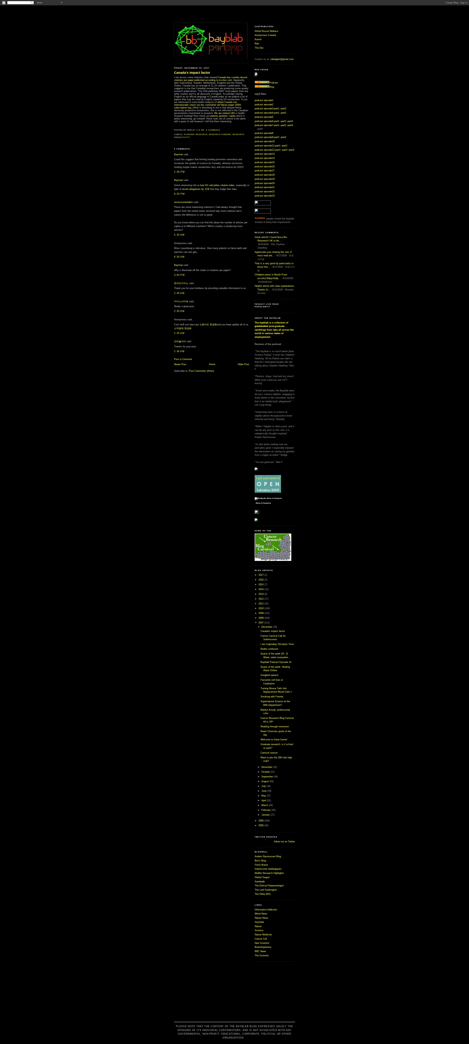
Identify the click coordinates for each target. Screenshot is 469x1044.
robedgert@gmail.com (282, 59)
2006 (261, 820)
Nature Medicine (263, 934)
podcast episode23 (265, 195)
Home (212, 364)
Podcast (273, 82)
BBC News (260, 951)
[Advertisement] (234, 994)
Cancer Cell (261, 938)
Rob (257, 43)
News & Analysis (263, 503)
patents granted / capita (222, 115)
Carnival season (269, 752)
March (265, 805)
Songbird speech (269, 675)
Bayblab (234, 14)
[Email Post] (221, 130)
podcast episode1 (264, 100)
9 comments (213, 130)
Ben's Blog (260, 860)
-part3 (290, 121)
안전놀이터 (180, 341)
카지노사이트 (181, 301)
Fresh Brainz (261, 864)
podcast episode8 (264, 133)
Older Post (243, 364)
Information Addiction (266, 909)
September (267, 776)
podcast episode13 (265, 153)
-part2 (283, 108)
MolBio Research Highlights (269, 873)
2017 (261, 575)
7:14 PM (200, 130)
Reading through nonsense (275, 726)
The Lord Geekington (266, 889)
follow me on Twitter (284, 841)
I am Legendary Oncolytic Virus (277, 644)
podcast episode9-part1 (267, 137)
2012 (261, 598)
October (266, 771)
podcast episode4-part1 (267, 112)
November (267, 767)
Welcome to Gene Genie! (274, 739)
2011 (261, 603)
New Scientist (262, 943)
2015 (261, 584)
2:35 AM (179, 333)
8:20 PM (179, 193)
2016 (261, 579)
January (266, 814)
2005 (261, 825)
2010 (261, 608)
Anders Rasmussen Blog (268, 856)
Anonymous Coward (265, 35)
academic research (195, 134)
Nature (258, 926)
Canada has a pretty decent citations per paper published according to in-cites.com (210, 78)
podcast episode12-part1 (268, 149)
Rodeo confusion (269, 649)
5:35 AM (179, 234)
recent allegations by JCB (195, 189)
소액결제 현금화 (182, 328)
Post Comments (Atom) (201, 371)
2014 (261, 589)
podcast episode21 (265, 187)
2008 (261, 617)
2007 (261, 622)
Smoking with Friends (272, 696)
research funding (220, 134)
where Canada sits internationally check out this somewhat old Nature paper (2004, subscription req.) (207, 105)
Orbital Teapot (262, 877)
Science (259, 930)
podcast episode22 (265, 191)
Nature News (261, 917)
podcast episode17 (265, 170)
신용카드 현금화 (208, 324)
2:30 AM (179, 293)
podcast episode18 (265, 174)
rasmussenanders (183, 202)
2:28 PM (179, 171)
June (264, 791)
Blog (271, 87)
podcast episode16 (265, 166)
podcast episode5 (264, 117)
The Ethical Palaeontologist (269, 885)
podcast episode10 (265, 141)
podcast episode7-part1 (267, 125)
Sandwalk (260, 881)
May (264, 795)
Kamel (258, 39)
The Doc (259, 47)
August (265, 781)
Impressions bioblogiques (268, 868)
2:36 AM (179, 351)
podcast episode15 (265, 162)
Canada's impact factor (192, 72)
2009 (261, 613)
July (264, 786)
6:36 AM (179, 256)
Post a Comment (183, 359)
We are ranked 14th (224, 113)
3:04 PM (179, 275)
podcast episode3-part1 (267, 108)
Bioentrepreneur (263, 947)
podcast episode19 (265, 179)
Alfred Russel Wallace (266, 31)
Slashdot (259, 922)
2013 (261, 594)
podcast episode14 (265, 158)
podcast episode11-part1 (267, 145)
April (264, 800)
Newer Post (180, 364)
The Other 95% (263, 894)
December (267, 626)
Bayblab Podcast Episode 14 (276, 662)
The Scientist (262, 955)
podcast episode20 (265, 183)
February (266, 810)
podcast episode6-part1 (267, 121)
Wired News (261, 913)
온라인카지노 (181, 283)
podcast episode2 (264, 104)
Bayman (178, 154)
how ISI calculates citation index (217, 185)
